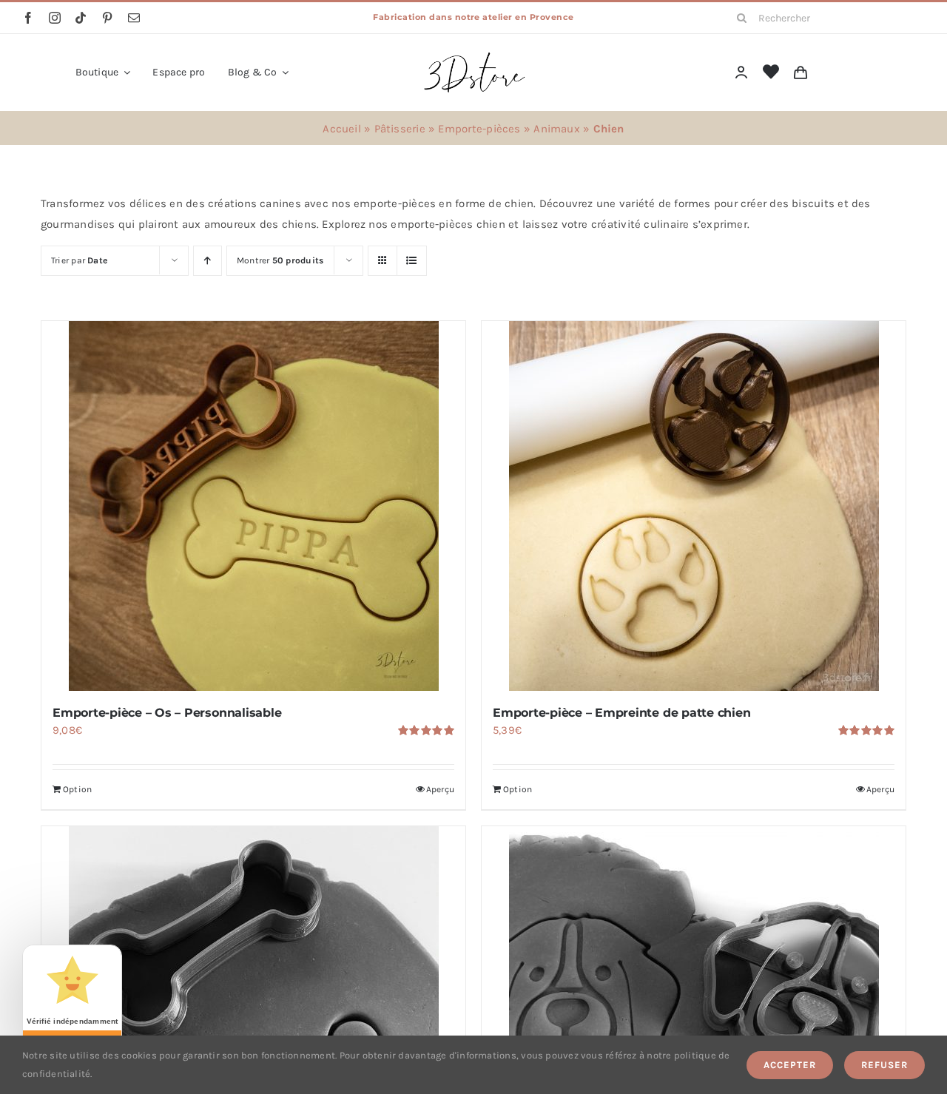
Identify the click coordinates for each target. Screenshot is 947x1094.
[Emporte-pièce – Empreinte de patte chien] (694, 506)
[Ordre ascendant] (207, 261)
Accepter (790, 1064)
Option (77, 789)
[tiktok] (80, 18)
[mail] (134, 18)
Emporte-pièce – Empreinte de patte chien (621, 713)
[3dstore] (473, 55)
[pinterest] (107, 18)
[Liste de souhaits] (771, 72)
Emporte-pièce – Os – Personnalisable (167, 713)
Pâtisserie (399, 128)
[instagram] (55, 18)
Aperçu (440, 789)
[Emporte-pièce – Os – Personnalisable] (253, 506)
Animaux (556, 128)
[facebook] (28, 18)
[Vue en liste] (411, 260)
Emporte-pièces (479, 128)
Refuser (884, 1064)
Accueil (342, 128)
